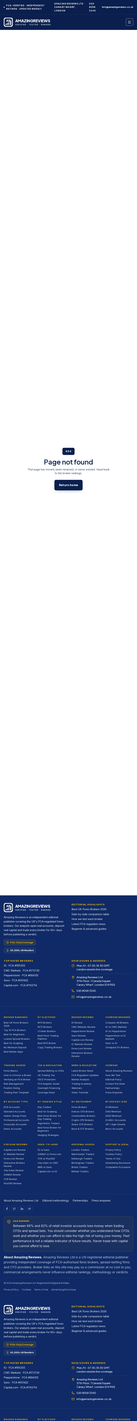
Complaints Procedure (117, 1167)
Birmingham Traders (83, 1162)
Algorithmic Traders (49, 1123)
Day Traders (44, 1107)
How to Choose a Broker (17, 1075)
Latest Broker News (82, 1070)
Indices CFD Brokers (83, 1111)
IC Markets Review (82, 1044)
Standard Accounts (14, 1111)
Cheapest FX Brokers (117, 1047)
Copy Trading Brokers (50, 1047)
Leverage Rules (46, 1092)
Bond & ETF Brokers (83, 1128)
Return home (68, 485)
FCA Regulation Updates (85, 1075)
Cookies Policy (113, 1154)
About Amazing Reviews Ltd (21, 1200)
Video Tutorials (80, 1092)
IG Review (77, 1022)
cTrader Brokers (47, 1031)
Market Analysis (80, 1079)
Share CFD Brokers (82, 1124)
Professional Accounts (16, 1120)
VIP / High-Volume (115, 1124)
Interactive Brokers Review (82, 1054)
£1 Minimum (111, 1107)
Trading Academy (81, 1083)
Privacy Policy (113, 1149)
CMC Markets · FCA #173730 (21, 970)
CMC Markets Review (83, 1026)
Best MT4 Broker (47, 1043)
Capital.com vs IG (47, 1171)
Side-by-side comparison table (90, 914)
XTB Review (10, 1179)
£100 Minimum (113, 1111)
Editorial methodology (55, 1200)
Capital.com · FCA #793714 (20, 985)
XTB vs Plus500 (46, 1158)
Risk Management (14, 1083)
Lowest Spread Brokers (17, 1038)
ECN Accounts (12, 1107)
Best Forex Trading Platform (48, 1037)
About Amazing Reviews (118, 1070)
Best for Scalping (13, 1043)
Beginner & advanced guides (89, 928)
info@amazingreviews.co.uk (117, 7)
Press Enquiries (114, 1092)
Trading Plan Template (16, 1092)
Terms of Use (112, 1158)
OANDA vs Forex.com (49, 1154)
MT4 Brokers (45, 1022)
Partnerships (112, 1088)
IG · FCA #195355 (14, 965)
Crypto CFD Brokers (83, 1120)
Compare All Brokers (116, 1022)
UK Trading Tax (46, 1075)
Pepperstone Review (83, 1031)
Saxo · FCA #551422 (16, 980)
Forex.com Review (82, 1048)
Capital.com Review (82, 1039)
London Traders (80, 1149)
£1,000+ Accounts (115, 1120)
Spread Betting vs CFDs (51, 1070)
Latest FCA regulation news (88, 924)
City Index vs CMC (48, 1162)
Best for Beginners (14, 1034)
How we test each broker (87, 919)
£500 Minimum (113, 1115)
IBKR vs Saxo (45, 1167)
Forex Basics (11, 1070)
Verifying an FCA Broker (17, 1079)
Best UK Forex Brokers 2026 (89, 909)
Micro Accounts (114, 1128)
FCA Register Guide (48, 1083)
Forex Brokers (79, 1107)
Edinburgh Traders (82, 1158)
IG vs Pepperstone (115, 1031)
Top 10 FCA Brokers (15, 1030)
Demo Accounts (13, 1128)
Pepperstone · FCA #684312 (21, 975)
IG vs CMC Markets (116, 1026)
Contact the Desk (115, 1083)
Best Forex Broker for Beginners (49, 1129)
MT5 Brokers (45, 1026)
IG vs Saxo (43, 1149)
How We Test (112, 1075)
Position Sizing (12, 1088)
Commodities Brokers (83, 1115)
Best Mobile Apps (13, 1051)
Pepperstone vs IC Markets (115, 1037)
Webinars (77, 1088)
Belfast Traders (80, 1171)
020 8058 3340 (92, 7)
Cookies (26, 1289)
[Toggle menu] (129, 22)
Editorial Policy (113, 1079)
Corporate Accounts (15, 1124)
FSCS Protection (47, 1079)
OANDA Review (12, 1174)
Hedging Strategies (48, 1135)
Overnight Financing (49, 1088)
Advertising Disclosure (117, 1162)
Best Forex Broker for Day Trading (49, 1117)
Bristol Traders (80, 1167)
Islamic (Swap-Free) (15, 1115)
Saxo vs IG (111, 1043)
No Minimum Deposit (15, 1047)
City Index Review (14, 1170)
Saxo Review (79, 1035)
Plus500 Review (12, 1183)
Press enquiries (101, 1200)
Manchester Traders (83, 1154)
